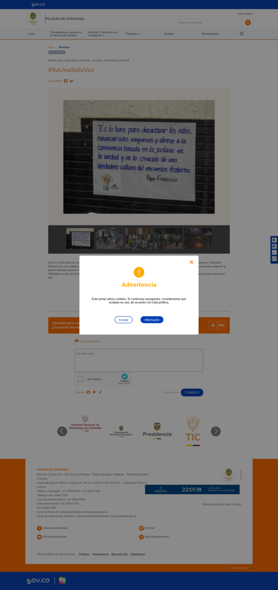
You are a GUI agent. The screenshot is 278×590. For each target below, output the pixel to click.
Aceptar (123, 319)
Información (152, 319)
